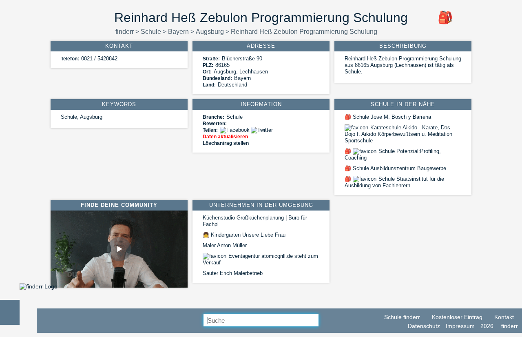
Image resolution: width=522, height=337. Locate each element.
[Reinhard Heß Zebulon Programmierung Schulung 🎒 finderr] (39, 286)
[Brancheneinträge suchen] (325, 320)
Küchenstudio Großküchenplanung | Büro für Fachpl (255, 221)
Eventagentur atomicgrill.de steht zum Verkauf (260, 259)
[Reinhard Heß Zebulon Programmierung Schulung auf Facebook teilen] (235, 130)
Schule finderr (401, 317)
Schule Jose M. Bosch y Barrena (388, 117)
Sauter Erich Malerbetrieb (233, 273)
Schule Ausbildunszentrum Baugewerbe (395, 168)
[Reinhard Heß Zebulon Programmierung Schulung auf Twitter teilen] (262, 130)
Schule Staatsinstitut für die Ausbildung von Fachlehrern (394, 182)
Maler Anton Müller (225, 245)
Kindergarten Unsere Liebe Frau (244, 235)
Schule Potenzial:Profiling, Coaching (393, 154)
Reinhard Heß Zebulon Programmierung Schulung (304, 31)
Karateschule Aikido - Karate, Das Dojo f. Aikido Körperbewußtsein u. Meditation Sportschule (398, 134)
